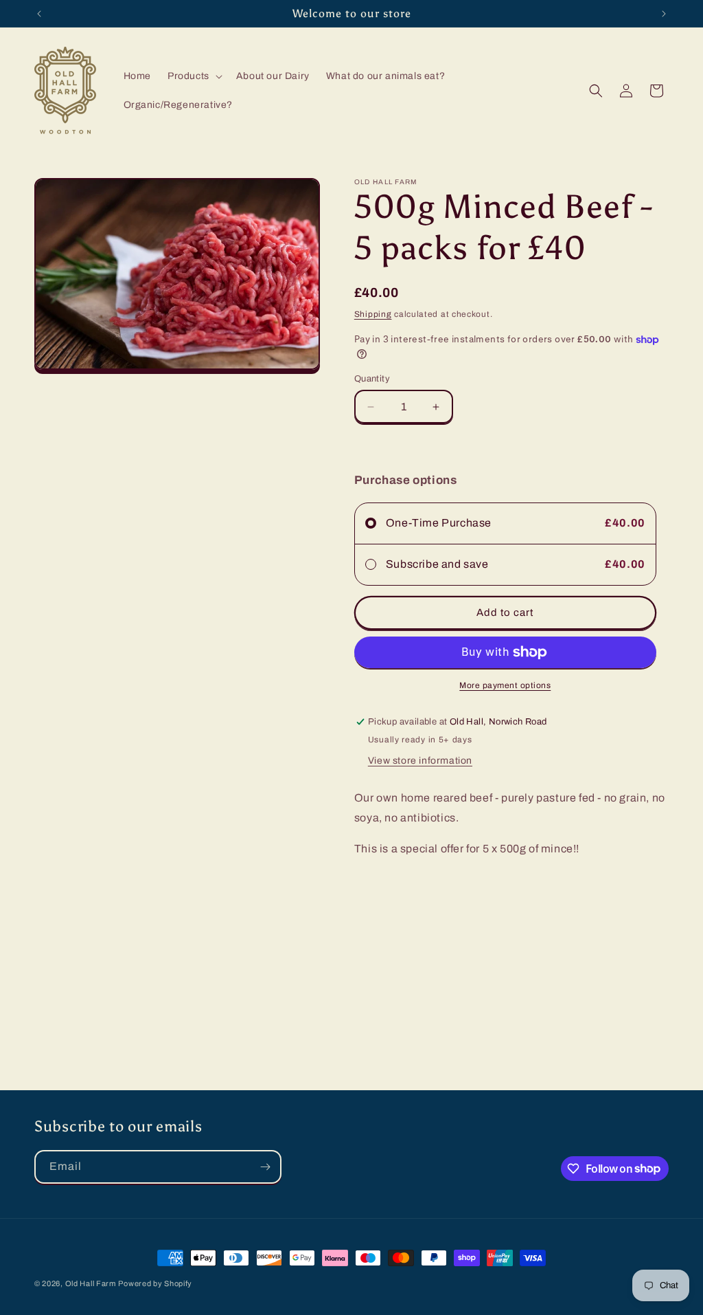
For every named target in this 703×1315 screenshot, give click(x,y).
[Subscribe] (265, 1167)
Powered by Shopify (155, 1283)
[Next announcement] (664, 14)
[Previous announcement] (39, 14)
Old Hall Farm (90, 1283)
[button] (193, 76)
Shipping (373, 314)
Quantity (372, 379)
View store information (420, 760)
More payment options (505, 685)
